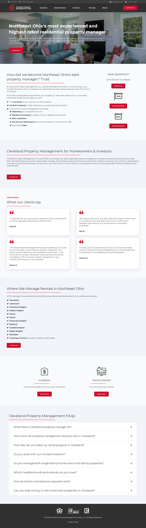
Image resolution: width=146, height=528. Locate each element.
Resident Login (117, 2)
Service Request (27, 2)
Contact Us (16, 50)
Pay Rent (13, 2)
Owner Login (132, 2)
